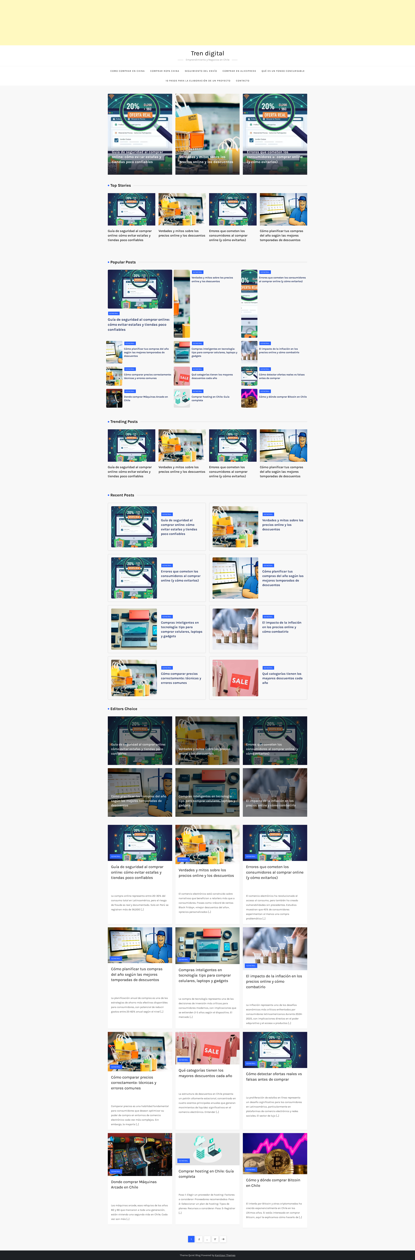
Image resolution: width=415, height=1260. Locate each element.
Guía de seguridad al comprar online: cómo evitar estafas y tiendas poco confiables (137, 157)
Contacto (242, 80)
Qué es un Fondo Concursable (283, 71)
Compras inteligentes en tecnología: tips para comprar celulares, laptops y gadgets (214, 352)
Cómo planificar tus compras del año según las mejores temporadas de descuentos (281, 235)
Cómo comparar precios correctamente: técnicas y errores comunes (181, 678)
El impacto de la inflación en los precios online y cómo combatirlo (281, 627)
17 (216, 1239)
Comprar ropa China (164, 71)
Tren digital (207, 53)
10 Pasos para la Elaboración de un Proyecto (198, 80)
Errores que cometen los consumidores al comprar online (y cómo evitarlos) (275, 157)
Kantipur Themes (225, 1255)
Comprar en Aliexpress (239, 71)
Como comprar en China (127, 71)
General (114, 313)
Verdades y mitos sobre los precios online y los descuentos (282, 524)
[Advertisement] (97, 22)
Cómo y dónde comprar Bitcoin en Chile (283, 396)
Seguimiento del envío (201, 71)
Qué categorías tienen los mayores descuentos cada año (282, 678)
